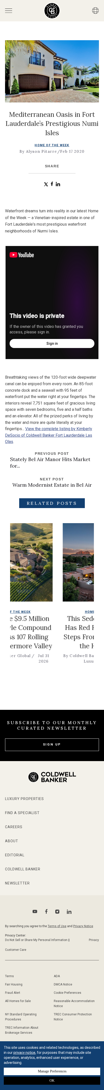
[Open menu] (8, 11)
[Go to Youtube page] (35, 911)
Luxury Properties (24, 799)
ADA (57, 976)
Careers (13, 827)
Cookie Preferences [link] (67, 993)
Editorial (14, 855)
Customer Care (15, 950)
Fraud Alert (12, 993)
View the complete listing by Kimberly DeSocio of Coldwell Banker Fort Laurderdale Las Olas (48, 435)
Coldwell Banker (22, 869)
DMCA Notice (63, 984)
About (11, 841)
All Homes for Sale (18, 1001)
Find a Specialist (22, 813)
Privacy (94, 940)
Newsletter (17, 883)
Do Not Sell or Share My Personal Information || (37, 940)
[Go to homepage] (52, 11)
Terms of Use (57, 926)
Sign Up (52, 744)
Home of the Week (52, 145)
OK (52, 1080)
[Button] (95, 10)
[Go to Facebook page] (46, 911)
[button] (46, 184)
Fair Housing (13, 984)
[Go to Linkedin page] (69, 911)
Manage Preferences (52, 1071)
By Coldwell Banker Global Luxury (73, 658)
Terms (9, 976)
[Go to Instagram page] (57, 912)
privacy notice (24, 1053)
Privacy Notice (83, 926)
